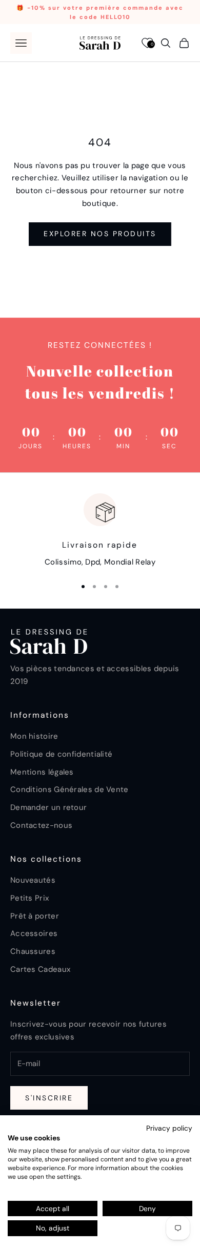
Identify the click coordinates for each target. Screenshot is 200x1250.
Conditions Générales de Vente (69, 789)
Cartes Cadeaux (40, 969)
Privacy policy (169, 1128)
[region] (100, 531)
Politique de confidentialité (61, 754)
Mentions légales (42, 772)
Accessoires (33, 933)
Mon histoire (34, 736)
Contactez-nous (41, 825)
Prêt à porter (34, 916)
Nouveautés (32, 880)
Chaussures (32, 951)
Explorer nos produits (100, 233)
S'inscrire (49, 1097)
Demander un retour (48, 807)
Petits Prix (29, 898)
